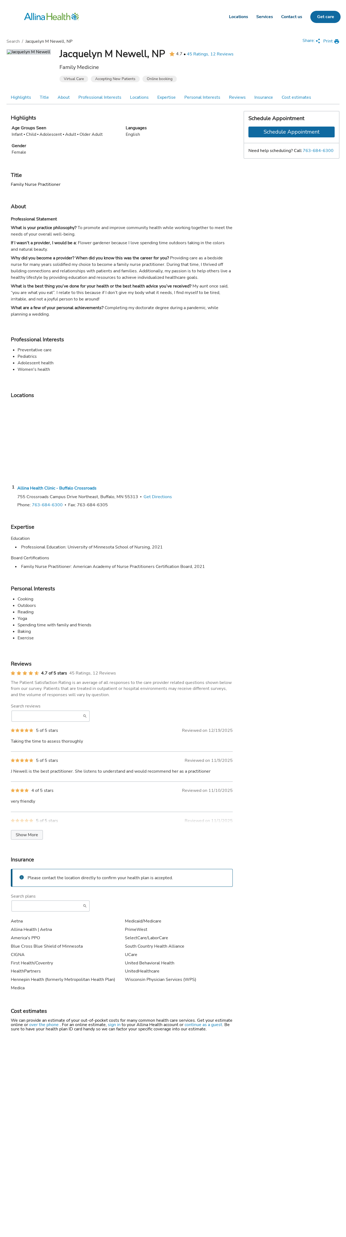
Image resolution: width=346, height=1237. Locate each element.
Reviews (237, 97)
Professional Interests (99, 97)
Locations (238, 17)
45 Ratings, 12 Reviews (210, 54)
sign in (115, 1025)
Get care (325, 17)
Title (44, 97)
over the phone (44, 1025)
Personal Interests (202, 97)
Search (13, 41)
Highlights (21, 97)
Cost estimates (296, 97)
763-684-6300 (318, 151)
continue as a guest (203, 1025)
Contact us (291, 17)
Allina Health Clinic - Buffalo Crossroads (57, 488)
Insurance (263, 97)
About (64, 97)
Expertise (166, 97)
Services (264, 17)
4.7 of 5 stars (54, 673)
